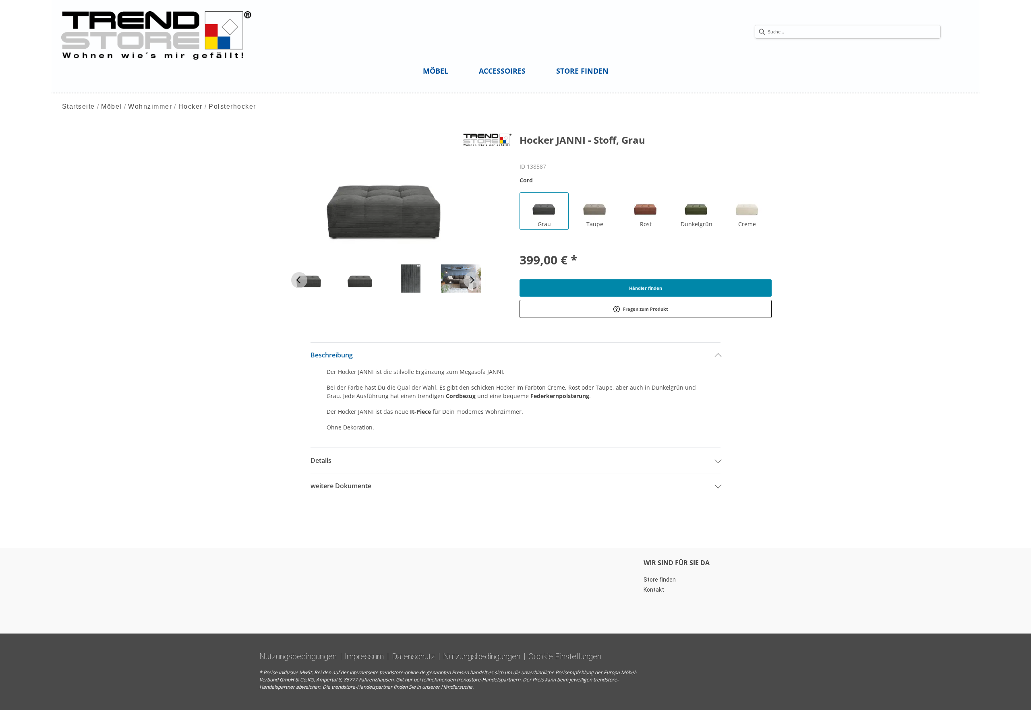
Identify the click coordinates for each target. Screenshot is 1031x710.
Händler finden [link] (645, 288)
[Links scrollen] (299, 280)
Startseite (78, 106)
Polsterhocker (232, 106)
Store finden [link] (660, 579)
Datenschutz (413, 656)
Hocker (190, 106)
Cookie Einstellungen (564, 656)
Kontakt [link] (654, 589)
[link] (435, 71)
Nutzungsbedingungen (298, 656)
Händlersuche (456, 686)
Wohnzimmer (150, 106)
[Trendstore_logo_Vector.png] (156, 35)
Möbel (111, 106)
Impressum (364, 656)
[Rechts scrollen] (472, 280)
